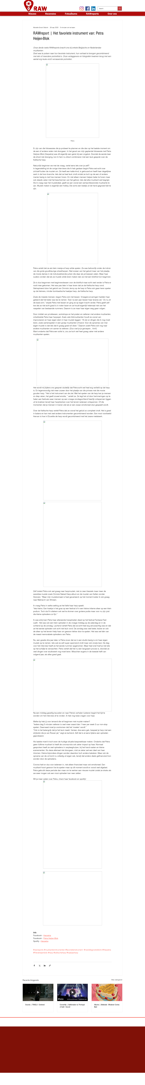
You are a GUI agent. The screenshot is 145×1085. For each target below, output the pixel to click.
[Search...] (120, 8)
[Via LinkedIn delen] (45, 966)
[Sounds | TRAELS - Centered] (38, 992)
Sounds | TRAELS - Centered (35, 1005)
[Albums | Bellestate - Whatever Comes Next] (107, 992)
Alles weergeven (116, 980)
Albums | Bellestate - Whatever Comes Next (106, 1006)
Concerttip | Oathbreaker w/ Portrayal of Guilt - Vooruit (72, 1006)
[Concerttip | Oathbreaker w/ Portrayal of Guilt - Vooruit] (72, 992)
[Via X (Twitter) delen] (39, 966)
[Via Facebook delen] (34, 966)
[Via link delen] (50, 966)
